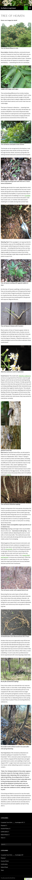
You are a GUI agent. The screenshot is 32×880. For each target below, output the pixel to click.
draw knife (9, 549)
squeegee (27, 195)
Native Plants (4, 834)
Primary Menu (30, 8)
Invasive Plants (5, 828)
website (8, 475)
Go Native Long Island (8, 8)
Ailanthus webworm (25, 376)
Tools (2, 837)
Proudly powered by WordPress (8, 878)
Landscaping (4, 831)
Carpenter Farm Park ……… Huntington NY (12, 822)
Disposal (3, 825)
